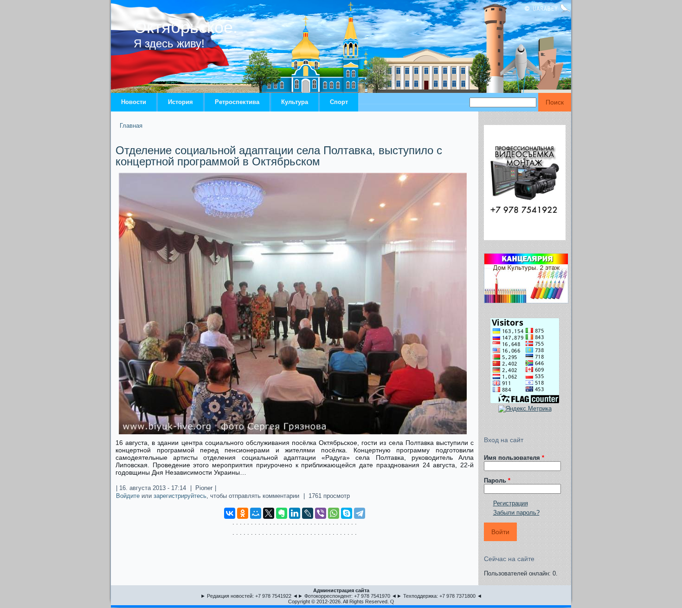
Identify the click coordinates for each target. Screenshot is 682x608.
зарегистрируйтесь (180, 495)
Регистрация (510, 503)
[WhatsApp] (333, 513)
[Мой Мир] (255, 513)
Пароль (497, 480)
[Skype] (346, 513)
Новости (133, 101)
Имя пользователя (514, 457)
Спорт (339, 101)
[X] (268, 513)
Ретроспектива (237, 101)
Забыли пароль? (516, 512)
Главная (131, 125)
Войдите (128, 495)
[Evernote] (281, 513)
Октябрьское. (186, 27)
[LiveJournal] (307, 513)
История (180, 101)
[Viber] (320, 513)
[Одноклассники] (242, 513)
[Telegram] (359, 513)
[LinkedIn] (294, 513)
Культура (294, 101)
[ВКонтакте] (229, 513)
